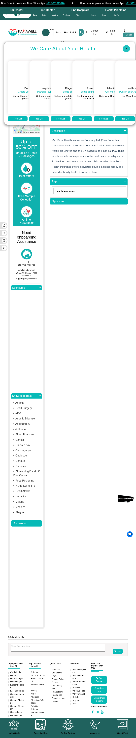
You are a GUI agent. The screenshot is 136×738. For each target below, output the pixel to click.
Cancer (19, 439)
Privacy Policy (58, 679)
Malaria (19, 501)
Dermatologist (16, 678)
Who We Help (78, 691)
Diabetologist (16, 682)
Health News (57, 692)
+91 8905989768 (26, 263)
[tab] (89, 131)
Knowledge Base (22, 395)
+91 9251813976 (55, 3)
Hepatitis (20, 496)
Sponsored (18, 287)
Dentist (13, 675)
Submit (117, 651)
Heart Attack (22, 491)
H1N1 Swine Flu (25, 485)
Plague (19, 512)
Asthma (34, 672)
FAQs (54, 676)
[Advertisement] (26, 342)
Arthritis (34, 706)
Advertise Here (58, 698)
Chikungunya (23, 450)
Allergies (35, 697)
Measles (20, 507)
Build (74, 703)
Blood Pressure (24, 434)
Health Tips (57, 695)
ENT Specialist (17, 691)
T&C (54, 689)
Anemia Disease (25, 418)
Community (57, 685)
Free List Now (17, 119)
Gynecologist (16, 712)
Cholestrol (21, 455)
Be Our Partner (99, 680)
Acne (33, 694)
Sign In (129, 35)
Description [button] (58, 130)
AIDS (18, 413)
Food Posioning (24, 480)
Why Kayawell (78, 694)
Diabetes (20, 466)
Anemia (19, 402)
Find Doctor (47, 10)
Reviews (76, 688)
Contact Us (95, 32)
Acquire (75, 700)
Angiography (22, 423)
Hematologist (16, 715)
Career (55, 701)
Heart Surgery (23, 408)
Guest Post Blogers (99, 699)
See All (14, 666)
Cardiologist (15, 672)
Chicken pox (22, 445)
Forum (55, 682)
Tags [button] (54, 181)
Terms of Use (34, 132)
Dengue (20, 460)
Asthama (20, 429)
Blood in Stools (38, 675)
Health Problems (115, 10)
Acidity (34, 690)
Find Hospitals (80, 10)
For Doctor (16, 10)
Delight (75, 697)
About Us (56, 669)
